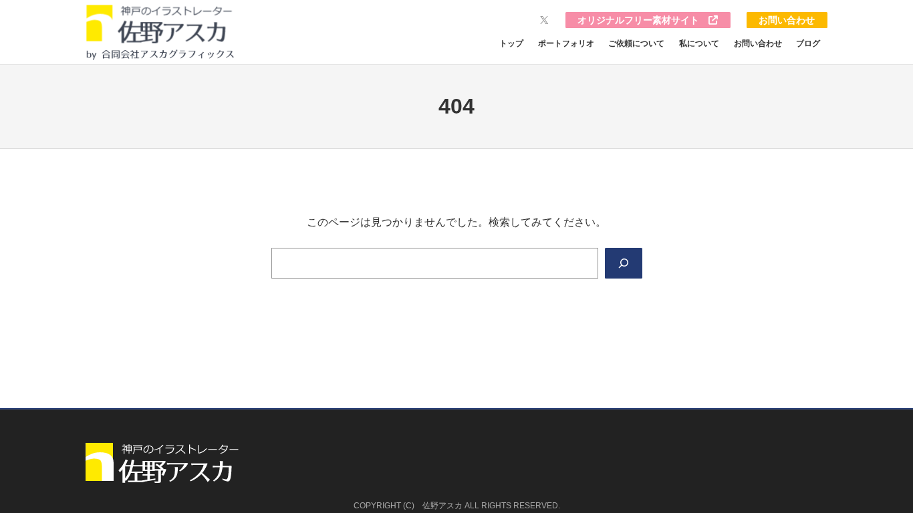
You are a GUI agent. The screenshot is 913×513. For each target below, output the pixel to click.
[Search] (623, 263)
